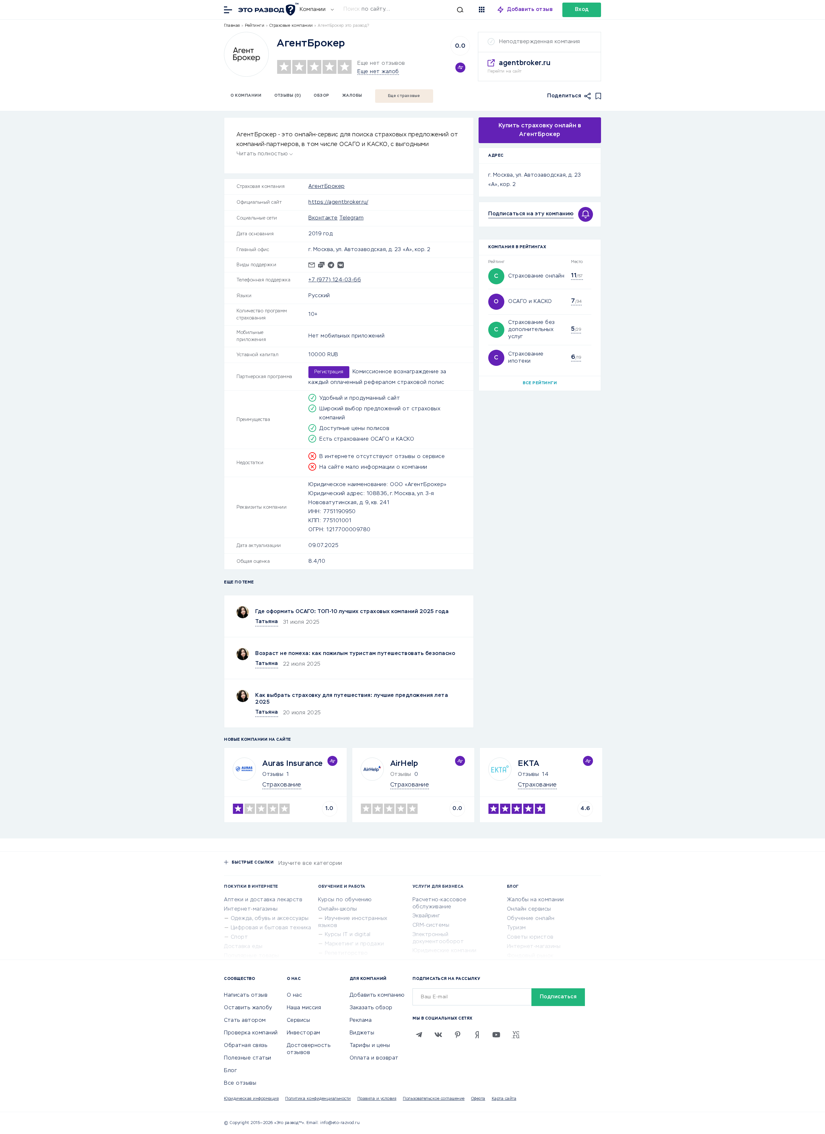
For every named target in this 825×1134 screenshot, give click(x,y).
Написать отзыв (245, 995)
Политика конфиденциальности (318, 1099)
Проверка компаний (251, 1033)
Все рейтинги (540, 383)
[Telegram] (418, 1034)
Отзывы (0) (287, 96)
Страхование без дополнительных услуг (531, 329)
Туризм (516, 928)
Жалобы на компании (535, 900)
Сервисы (298, 1020)
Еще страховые (404, 96)
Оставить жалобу (248, 1008)
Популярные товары (251, 956)
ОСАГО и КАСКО (530, 301)
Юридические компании (444, 950)
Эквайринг (426, 916)
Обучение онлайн (531, 918)
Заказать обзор (371, 1008)
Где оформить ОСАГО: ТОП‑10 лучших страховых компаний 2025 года (352, 611)
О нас (294, 995)
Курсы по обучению (345, 900)
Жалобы (352, 96)
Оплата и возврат (374, 1058)
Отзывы (272, 774)
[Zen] (477, 1034)
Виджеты (362, 1033)
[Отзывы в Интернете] (267, 9)
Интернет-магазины (251, 909)
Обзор (321, 96)
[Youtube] (496, 1034)
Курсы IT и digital (348, 934)
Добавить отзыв (530, 9)
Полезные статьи (247, 1058)
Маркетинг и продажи (354, 944)
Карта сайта (504, 1099)
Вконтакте (323, 218)
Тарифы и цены (370, 1045)
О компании (245, 96)
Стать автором (245, 1020)
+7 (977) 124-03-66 (334, 280)
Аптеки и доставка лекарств (263, 900)
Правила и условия (377, 1099)
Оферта (478, 1099)
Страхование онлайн (536, 276)
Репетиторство (346, 953)
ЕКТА (528, 763)
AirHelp (404, 763)
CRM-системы (431, 925)
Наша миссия (304, 1008)
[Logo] (246, 54)
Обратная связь (245, 1045)
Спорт (239, 937)
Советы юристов (530, 937)
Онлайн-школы (337, 909)
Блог (230, 1070)
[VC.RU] (515, 1034)
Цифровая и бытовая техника (271, 928)
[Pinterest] (457, 1034)
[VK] (438, 1034)
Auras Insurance (292, 763)
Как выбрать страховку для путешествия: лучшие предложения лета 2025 (351, 699)
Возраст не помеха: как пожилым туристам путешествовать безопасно (355, 653)
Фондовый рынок (530, 956)
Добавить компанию (377, 995)
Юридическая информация (251, 1099)
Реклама (361, 1020)
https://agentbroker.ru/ (338, 202)
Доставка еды (243, 946)
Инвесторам (303, 1033)
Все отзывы (240, 1083)
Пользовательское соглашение (434, 1099)
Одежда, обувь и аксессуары (270, 918)
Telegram (351, 218)
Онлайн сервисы (529, 909)
